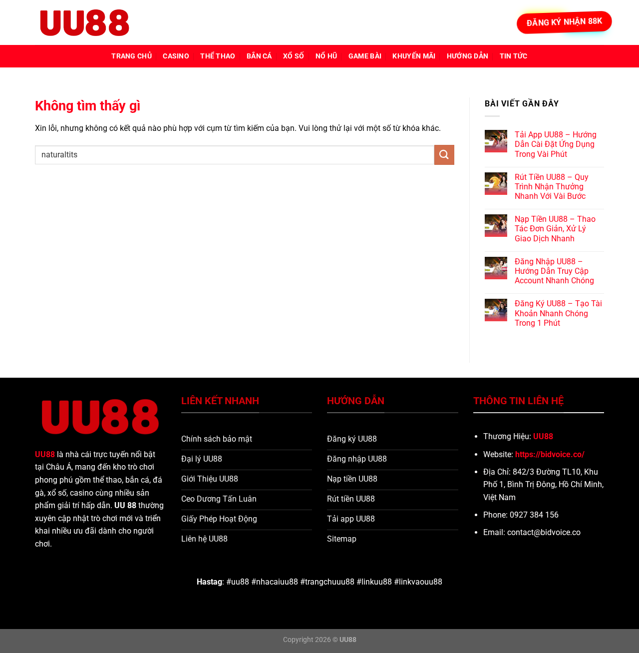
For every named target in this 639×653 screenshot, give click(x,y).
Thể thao (217, 56)
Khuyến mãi (413, 56)
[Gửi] (444, 154)
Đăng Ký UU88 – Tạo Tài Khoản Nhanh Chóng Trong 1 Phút (558, 313)
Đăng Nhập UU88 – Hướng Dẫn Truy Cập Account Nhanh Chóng (554, 271)
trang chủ (131, 56)
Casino (176, 56)
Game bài (364, 56)
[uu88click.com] (85, 22)
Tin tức (514, 56)
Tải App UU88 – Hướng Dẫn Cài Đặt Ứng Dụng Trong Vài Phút (556, 144)
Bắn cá (259, 56)
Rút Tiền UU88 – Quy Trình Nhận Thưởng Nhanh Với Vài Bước (552, 186)
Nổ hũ (326, 56)
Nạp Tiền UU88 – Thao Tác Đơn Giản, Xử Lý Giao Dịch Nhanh (555, 228)
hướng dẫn (468, 56)
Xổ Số (293, 56)
